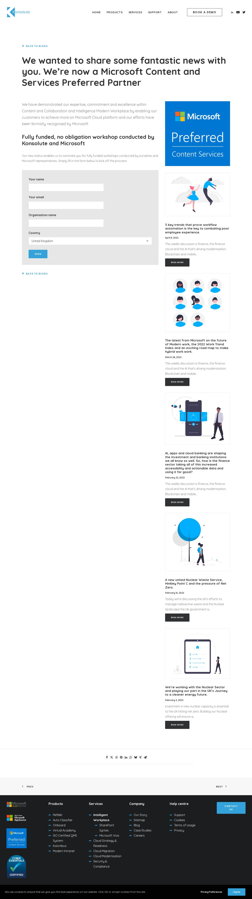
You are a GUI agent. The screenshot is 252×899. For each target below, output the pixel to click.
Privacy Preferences (211, 892)
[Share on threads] (116, 757)
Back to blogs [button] (37, 46)
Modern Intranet (64, 851)
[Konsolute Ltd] (18, 12)
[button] (205, 12)
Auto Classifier (63, 820)
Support (155, 12)
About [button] (173, 12)
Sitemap (139, 820)
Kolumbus (59, 846)
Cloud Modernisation (107, 856)
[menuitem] (96, 12)
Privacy (179, 830)
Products (115, 12)
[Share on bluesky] (135, 757)
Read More (177, 262)
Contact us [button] (232, 808)
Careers (139, 835)
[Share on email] (145, 757)
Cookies (179, 820)
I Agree (236, 892)
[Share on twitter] (111, 757)
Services (135, 12)
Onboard (59, 825)
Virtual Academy (64, 830)
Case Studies (142, 830)
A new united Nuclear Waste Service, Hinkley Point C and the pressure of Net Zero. (195, 583)
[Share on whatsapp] (131, 757)
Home (96, 12)
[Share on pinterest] (121, 757)
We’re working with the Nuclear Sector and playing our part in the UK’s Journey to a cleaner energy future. (196, 691)
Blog (137, 825)
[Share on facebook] (107, 757)
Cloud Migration (104, 851)
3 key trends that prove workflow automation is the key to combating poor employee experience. (197, 228)
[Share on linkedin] (126, 757)
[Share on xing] (140, 757)
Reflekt (57, 815)
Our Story (140, 815)
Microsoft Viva (109, 835)
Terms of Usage (184, 825)
